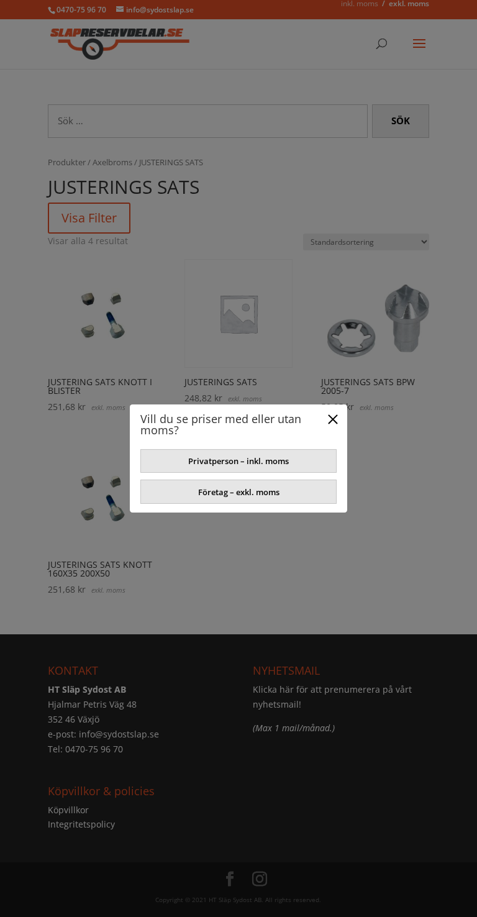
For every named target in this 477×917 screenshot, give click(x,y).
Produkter (67, 162)
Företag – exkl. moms (238, 492)
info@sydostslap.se (119, 734)
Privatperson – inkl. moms (238, 461)
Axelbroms (112, 162)
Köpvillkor (68, 810)
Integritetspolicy (81, 824)
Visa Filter (89, 217)
